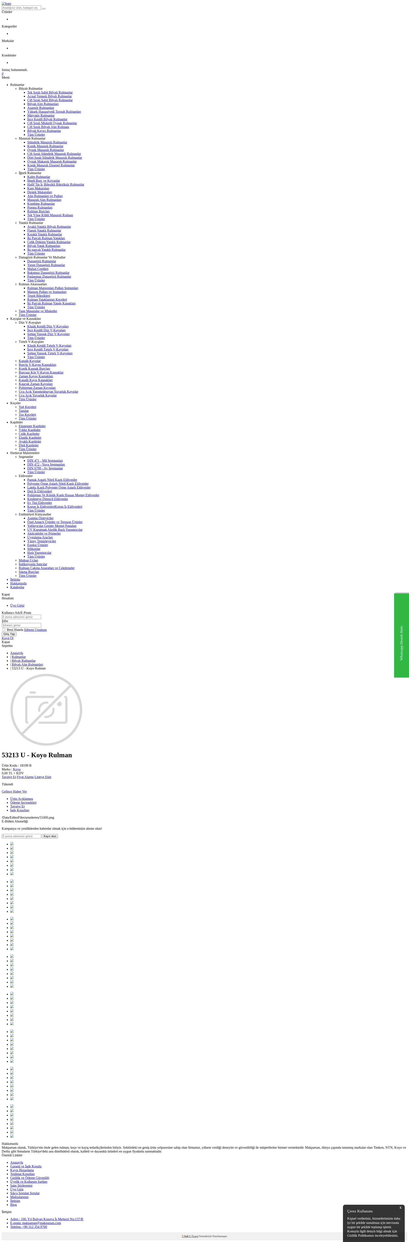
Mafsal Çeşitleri (37, 269)
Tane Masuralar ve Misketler (38, 311)
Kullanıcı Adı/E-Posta (16, 613)
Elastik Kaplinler (30, 437)
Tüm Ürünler (36, 134)
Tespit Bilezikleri (38, 295)
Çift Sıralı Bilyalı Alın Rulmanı (48, 127)
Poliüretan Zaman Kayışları (37, 387)
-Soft (185, 1236)
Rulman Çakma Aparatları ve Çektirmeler (47, 568)
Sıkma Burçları (29, 572)
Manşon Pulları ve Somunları (46, 292)
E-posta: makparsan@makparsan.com (35, 1223)
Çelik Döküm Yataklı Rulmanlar (49, 242)
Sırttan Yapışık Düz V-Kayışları (48, 334)
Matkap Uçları (28, 560)
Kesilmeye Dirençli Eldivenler (47, 499)
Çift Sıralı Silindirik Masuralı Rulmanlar (54, 154)
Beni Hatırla (15, 630)
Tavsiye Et (9, 777)
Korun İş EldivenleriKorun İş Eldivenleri (54, 506)
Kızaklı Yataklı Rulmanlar (44, 234)
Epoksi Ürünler (37, 545)
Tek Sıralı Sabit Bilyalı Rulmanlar (50, 92)
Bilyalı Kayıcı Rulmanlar (44, 131)
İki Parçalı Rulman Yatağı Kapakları (51, 303)
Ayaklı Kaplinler (30, 441)
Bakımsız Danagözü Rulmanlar (48, 272)
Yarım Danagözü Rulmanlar (46, 265)
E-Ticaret (193, 1236)
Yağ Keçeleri (27, 407)
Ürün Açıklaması (21, 799)
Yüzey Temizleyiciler (41, 541)
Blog (13, 1204)
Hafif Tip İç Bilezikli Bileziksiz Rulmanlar (55, 184)
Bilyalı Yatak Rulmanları (43, 246)
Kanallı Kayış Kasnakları (36, 380)
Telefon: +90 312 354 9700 (28, 1227)
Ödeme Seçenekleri (23, 802)
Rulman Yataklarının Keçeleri (47, 299)
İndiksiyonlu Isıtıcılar (33, 564)
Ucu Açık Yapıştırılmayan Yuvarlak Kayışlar (48, 391)
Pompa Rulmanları (39, 207)
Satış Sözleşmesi (21, 1185)
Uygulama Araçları (40, 537)
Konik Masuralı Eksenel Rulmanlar (51, 165)
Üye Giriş (16, 1189)
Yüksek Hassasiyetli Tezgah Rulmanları (54, 111)
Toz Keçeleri (27, 414)
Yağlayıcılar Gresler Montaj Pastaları (51, 526)
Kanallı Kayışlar (30, 361)
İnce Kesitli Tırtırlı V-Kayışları (47, 349)
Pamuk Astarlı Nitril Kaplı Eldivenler (52, 480)
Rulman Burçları (38, 211)
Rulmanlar (19, 657)
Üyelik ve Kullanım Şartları (28, 1181)
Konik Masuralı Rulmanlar (45, 146)
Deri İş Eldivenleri (39, 491)
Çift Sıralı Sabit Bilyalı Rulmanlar (50, 100)
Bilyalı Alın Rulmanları (43, 104)
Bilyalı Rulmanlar (24, 660)
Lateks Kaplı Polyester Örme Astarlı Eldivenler (59, 487)
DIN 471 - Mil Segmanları (45, 460)
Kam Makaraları (38, 188)
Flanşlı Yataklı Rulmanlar (44, 230)
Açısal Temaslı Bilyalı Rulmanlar (49, 96)
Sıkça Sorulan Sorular (25, 1193)
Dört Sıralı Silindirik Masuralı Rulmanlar (54, 157)
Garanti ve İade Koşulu (26, 1166)
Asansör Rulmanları (40, 108)
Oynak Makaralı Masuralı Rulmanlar (52, 161)
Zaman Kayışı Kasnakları (36, 376)
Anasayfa (16, 653)
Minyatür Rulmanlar (41, 115)
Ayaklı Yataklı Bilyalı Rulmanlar (49, 226)
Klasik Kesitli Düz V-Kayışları (48, 326)
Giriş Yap (9, 634)
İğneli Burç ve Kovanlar (43, 180)
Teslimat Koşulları (22, 1174)
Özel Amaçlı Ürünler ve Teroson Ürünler (54, 522)
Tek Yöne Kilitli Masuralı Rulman (50, 215)
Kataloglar (17, 587)
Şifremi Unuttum (35, 630)
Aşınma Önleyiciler (40, 518)
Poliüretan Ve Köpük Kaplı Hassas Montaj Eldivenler (63, 495)
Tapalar (24, 411)
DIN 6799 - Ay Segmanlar (45, 468)
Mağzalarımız (19, 1197)
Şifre (5, 621)
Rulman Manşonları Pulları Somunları (52, 288)
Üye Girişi (17, 605)
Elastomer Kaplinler (32, 426)
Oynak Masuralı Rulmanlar (45, 150)
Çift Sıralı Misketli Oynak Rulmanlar (52, 123)
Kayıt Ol (7, 638)
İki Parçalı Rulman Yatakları (46, 238)
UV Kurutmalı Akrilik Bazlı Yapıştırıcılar (54, 529)
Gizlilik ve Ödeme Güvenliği (29, 1178)
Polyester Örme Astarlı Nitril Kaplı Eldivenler (58, 483)
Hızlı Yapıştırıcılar (39, 552)
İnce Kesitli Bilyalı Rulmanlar (47, 119)
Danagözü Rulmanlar (41, 261)
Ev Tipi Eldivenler (39, 503)
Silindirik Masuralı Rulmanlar (47, 142)
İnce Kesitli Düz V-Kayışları (46, 330)
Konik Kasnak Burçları (34, 368)
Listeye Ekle (43, 777)
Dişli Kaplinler (29, 445)
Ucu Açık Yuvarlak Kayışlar (38, 395)
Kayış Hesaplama (22, 1170)
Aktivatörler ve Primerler (44, 533)
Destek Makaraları (39, 192)
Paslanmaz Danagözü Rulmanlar (49, 276)
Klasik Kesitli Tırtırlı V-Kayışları (49, 345)
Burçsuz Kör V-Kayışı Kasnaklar (41, 372)
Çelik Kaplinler (29, 434)
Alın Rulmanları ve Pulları (45, 196)
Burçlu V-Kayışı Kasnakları (37, 364)
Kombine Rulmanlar (41, 203)
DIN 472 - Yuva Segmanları (46, 464)
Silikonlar (33, 549)
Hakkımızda (18, 583)
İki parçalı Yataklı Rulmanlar (46, 249)
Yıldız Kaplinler (29, 430)
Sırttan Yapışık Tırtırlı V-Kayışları (49, 353)
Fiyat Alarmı (25, 777)
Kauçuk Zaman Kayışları (36, 384)
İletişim (15, 579)
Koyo (17, 769)
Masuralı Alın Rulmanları (44, 200)
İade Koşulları (19, 810)
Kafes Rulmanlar (38, 177)
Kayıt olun (50, 836)
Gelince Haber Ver (14, 791)
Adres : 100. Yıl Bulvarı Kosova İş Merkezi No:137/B (46, 1219)
